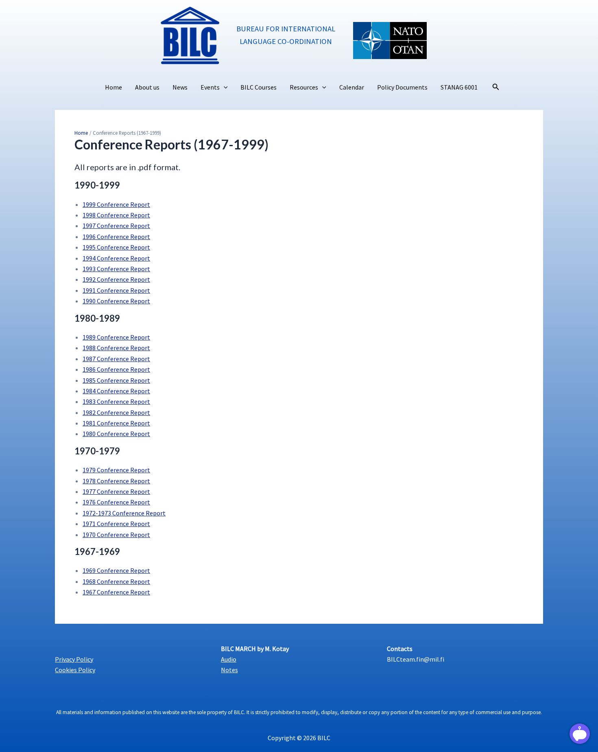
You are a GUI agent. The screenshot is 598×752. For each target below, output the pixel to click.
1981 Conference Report (116, 423)
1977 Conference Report (116, 491)
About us (147, 87)
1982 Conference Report (116, 412)
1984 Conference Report (116, 391)
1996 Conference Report (116, 236)
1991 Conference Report (116, 290)
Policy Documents (402, 87)
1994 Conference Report (116, 258)
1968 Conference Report (116, 581)
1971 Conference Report (116, 524)
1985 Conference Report (116, 380)
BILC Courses (258, 87)
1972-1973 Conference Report (124, 513)
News (180, 87)
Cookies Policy (75, 670)
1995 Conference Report (116, 247)
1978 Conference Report (116, 481)
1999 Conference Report (116, 204)
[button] (496, 87)
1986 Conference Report (116, 369)
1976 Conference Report (116, 502)
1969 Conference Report (116, 570)
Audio (228, 659)
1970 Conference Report (116, 535)
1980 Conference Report (116, 434)
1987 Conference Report (116, 359)
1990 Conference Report (116, 301)
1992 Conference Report (116, 279)
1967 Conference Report (116, 592)
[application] (224, 87)
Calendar (351, 87)
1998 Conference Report (116, 215)
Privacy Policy (74, 659)
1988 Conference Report (116, 348)
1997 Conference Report (116, 225)
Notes (229, 670)
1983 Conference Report (116, 401)
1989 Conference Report (116, 337)
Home (113, 87)
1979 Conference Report (116, 470)
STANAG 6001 (459, 87)
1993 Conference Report (116, 269)
